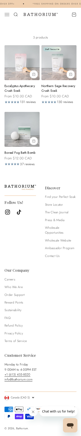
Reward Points (13, 302)
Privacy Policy (13, 333)
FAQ (7, 318)
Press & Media (55, 220)
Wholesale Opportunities (54, 230)
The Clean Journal (57, 212)
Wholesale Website (58, 240)
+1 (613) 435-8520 (17, 374)
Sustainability (12, 310)
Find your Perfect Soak (60, 196)
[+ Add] (34, 74)
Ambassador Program (59, 248)
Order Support (14, 295)
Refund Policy (13, 325)
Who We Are (13, 287)
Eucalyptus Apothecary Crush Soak (19, 88)
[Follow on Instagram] (7, 212)
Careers (9, 279)
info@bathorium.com (18, 379)
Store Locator (54, 204)
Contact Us (52, 256)
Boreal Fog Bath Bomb (20, 152)
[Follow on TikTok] (19, 212)
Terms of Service (15, 341)
